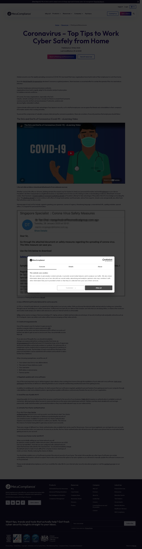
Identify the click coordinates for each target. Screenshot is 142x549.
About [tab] (100, 266)
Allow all (99, 288)
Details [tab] (71, 266)
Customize (69, 288)
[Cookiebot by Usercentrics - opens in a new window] (103, 260)
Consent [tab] (42, 266)
